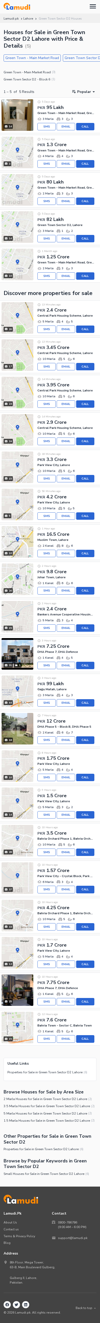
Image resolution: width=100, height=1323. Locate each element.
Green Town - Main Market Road (32, 57)
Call (85, 127)
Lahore (28, 19)
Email (66, 127)
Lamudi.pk (11, 19)
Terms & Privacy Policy (19, 1236)
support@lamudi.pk (72, 1238)
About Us (10, 1222)
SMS (46, 127)
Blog (7, 1243)
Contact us (11, 1229)
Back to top (84, 1308)
